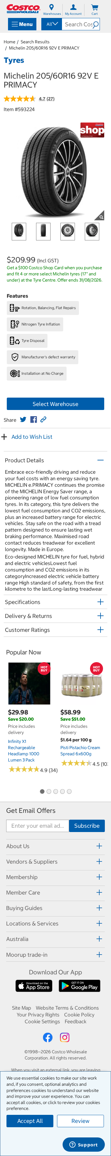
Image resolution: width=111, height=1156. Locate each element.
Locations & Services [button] (32, 923)
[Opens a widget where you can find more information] (83, 1145)
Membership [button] (22, 877)
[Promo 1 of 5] (41, 791)
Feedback (75, 1021)
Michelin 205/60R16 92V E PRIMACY (44, 48)
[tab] (55, 846)
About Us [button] (18, 846)
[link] (23, 420)
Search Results (35, 42)
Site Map (21, 1008)
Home (9, 42)
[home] (23, 9)
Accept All (30, 1120)
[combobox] (51, 24)
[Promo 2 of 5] (48, 791)
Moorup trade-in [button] (26, 954)
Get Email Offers (31, 810)
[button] (96, 24)
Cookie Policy (79, 1015)
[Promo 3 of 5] (55, 791)
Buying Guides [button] (24, 908)
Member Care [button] (23, 892)
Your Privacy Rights (38, 1015)
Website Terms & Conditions (67, 1008)
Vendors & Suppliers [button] (32, 861)
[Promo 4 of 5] (62, 791)
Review (80, 1120)
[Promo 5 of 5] (69, 791)
